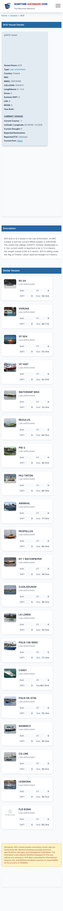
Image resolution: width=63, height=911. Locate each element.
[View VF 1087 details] (10, 367)
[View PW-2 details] (10, 450)
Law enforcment (18, 69)
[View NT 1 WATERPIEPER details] (10, 562)
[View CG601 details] (10, 673)
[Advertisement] (31, 880)
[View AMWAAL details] (10, 506)
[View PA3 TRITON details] (10, 478)
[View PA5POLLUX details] (10, 534)
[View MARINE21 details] (10, 729)
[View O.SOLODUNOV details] (10, 589)
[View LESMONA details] (10, 784)
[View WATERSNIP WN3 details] (10, 395)
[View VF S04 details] (10, 339)
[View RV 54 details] (10, 283)
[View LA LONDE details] (10, 617)
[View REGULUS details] (10, 422)
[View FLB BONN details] (10, 812)
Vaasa (19, 140)
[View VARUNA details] (10, 311)
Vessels (13, 15)
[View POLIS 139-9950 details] (10, 645)
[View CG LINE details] (10, 756)
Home (4, 15)
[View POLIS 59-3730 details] (10, 701)
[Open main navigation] (58, 6)
